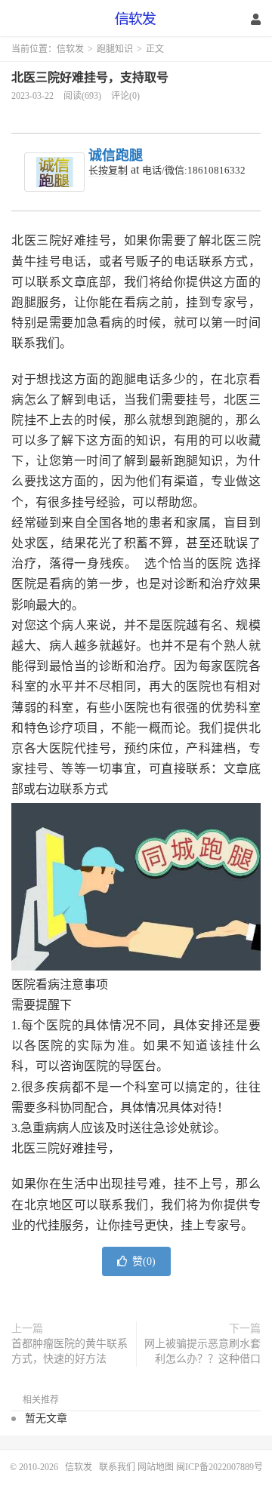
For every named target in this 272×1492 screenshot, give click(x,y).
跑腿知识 (115, 49)
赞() (144, 1261)
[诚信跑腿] (54, 172)
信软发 (136, 18)
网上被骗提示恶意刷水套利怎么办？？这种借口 (202, 1351)
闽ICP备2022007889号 (219, 1467)
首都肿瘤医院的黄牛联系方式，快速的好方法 (69, 1351)
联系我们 (118, 1467)
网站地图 (156, 1467)
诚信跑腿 (115, 155)
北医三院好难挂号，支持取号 (89, 77)
